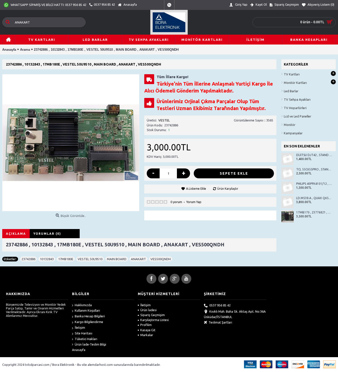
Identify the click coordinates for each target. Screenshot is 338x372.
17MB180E (65, 259)
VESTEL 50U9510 (90, 259)
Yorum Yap (193, 202)
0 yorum (176, 202)
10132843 (47, 259)
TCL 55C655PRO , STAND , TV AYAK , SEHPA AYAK (314, 169)
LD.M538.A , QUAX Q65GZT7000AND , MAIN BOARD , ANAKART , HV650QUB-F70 (314, 198)
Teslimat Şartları (220, 322)
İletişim (80, 327)
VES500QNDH (160, 259)
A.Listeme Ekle (196, 188)
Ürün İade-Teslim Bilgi (90, 344)
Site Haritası (83, 333)
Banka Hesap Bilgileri (90, 316)
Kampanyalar (293, 133)
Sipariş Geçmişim (152, 315)
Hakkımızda (83, 305)
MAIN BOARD (116, 259)
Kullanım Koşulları (87, 310)
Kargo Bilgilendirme (89, 322)
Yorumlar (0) (47, 233)
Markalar (146, 335)
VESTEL (164, 120)
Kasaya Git (147, 330)
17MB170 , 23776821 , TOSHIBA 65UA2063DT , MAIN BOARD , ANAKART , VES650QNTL (314, 212)
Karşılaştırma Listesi (154, 320)
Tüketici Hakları (86, 339)
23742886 (28, 259)
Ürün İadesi (148, 310)
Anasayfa (78, 349)
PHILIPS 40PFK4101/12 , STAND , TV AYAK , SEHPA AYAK (314, 183)
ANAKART (138, 259)
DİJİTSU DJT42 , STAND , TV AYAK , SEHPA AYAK (314, 155)
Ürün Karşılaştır (227, 188)
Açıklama (16, 233)
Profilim (146, 324)
